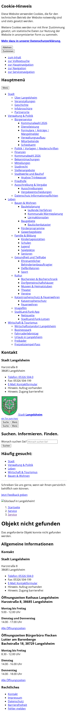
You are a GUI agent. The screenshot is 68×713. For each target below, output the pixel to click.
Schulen (26, 243)
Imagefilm (21, 308)
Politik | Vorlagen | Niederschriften (36, 148)
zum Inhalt (14, 57)
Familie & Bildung (25, 235)
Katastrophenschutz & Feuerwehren (37, 297)
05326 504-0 (20, 377)
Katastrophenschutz (34, 301)
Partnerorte (22, 112)
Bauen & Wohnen (25, 203)
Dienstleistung (30, 126)
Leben (12, 199)
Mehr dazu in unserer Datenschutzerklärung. (31, 41)
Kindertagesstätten (33, 239)
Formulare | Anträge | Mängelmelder (35, 132)
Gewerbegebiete (31, 232)
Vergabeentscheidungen (36, 192)
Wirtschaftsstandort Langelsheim (35, 326)
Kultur (18, 275)
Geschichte (21, 105)
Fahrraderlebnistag (26, 333)
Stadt (11, 94)
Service (12, 511)
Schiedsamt (28, 145)
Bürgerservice (23, 119)
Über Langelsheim (26, 97)
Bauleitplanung (30, 206)
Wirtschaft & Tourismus (22, 322)
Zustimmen (8, 51)
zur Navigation (17, 68)
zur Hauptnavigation (21, 64)
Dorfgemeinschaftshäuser (37, 283)
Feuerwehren (29, 304)
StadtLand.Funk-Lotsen (35, 319)
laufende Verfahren (40, 210)
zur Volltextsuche (19, 61)
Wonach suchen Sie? (14, 441)
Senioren (26, 253)
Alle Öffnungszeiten (13, 628)
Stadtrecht (21, 166)
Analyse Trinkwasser (33, 177)
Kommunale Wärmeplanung (45, 214)
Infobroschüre (23, 108)
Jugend (25, 246)
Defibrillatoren (30, 268)
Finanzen (20, 152)
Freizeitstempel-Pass (27, 344)
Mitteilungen (22, 163)
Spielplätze (28, 250)
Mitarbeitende (30, 141)
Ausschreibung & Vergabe (31, 185)
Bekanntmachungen (27, 159)
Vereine (26, 293)
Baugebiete (28, 221)
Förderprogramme (33, 228)
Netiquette (27, 315)
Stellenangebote (25, 170)
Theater (26, 290)
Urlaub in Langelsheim (28, 337)
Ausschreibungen (32, 188)
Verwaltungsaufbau (33, 137)
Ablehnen (7, 47)
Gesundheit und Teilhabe (30, 257)
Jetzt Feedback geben (14, 495)
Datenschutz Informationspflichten (36, 195)
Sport (24, 272)
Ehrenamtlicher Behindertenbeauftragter (36, 262)
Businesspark (23, 330)
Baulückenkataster (39, 224)
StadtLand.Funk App (27, 312)
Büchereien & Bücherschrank (39, 279)
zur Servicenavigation (21, 72)
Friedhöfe (20, 181)
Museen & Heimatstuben (36, 286)
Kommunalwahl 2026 (34, 123)
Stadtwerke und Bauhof (29, 174)
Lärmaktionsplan (38, 217)
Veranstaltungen (25, 101)
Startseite (14, 507)
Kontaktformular (22, 384)
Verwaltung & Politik (20, 116)
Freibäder (21, 341)
